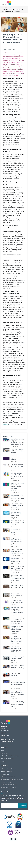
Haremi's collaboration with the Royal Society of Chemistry (17, 522)
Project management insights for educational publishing (17, 450)
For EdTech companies (8, 782)
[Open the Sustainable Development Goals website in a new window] (20, 816)
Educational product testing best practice (17, 601)
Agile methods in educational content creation (16, 530)
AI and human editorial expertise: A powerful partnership (17, 505)
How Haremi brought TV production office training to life (17, 513)
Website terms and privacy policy (10, 755)
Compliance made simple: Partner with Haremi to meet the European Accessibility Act (17, 541)
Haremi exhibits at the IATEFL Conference (17, 594)
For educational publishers (8, 768)
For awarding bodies (7, 771)
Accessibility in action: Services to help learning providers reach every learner (18, 683)
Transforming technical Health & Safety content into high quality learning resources (17, 486)
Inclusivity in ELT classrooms (15, 674)
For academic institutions (8, 776)
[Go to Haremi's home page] (6, 3)
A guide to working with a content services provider (18, 658)
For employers (5, 774)
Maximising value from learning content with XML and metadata (17, 568)
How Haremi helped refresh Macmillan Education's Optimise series (17, 475)
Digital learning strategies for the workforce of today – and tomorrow (17, 649)
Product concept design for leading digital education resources (18, 619)
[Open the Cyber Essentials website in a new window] (18, 824)
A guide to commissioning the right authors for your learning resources (17, 639)
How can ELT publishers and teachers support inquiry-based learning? (17, 667)
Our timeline (5, 753)
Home (2, 8)
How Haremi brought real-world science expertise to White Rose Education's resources (18, 610)
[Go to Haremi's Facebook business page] (15, 839)
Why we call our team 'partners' (17, 458)
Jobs (3, 750)
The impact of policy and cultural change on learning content (17, 466)
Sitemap (4, 761)
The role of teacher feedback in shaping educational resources (17, 551)
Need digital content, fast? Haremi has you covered (17, 587)
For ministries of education (9, 787)
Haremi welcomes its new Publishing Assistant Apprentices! (17, 496)
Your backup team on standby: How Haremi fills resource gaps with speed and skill (17, 577)
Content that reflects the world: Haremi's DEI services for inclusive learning (17, 703)
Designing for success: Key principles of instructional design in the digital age (17, 628)
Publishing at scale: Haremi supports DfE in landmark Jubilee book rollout (17, 693)
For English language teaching (9, 784)
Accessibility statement (8, 758)
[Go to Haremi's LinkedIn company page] (11, 839)
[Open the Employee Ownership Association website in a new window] (14, 832)
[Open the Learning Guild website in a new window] (9, 816)
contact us (6, 424)
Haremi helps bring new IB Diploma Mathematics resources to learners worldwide (17, 441)
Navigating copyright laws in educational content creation (17, 559)
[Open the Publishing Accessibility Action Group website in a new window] (9, 824)
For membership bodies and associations (12, 779)
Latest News (9, 8)
